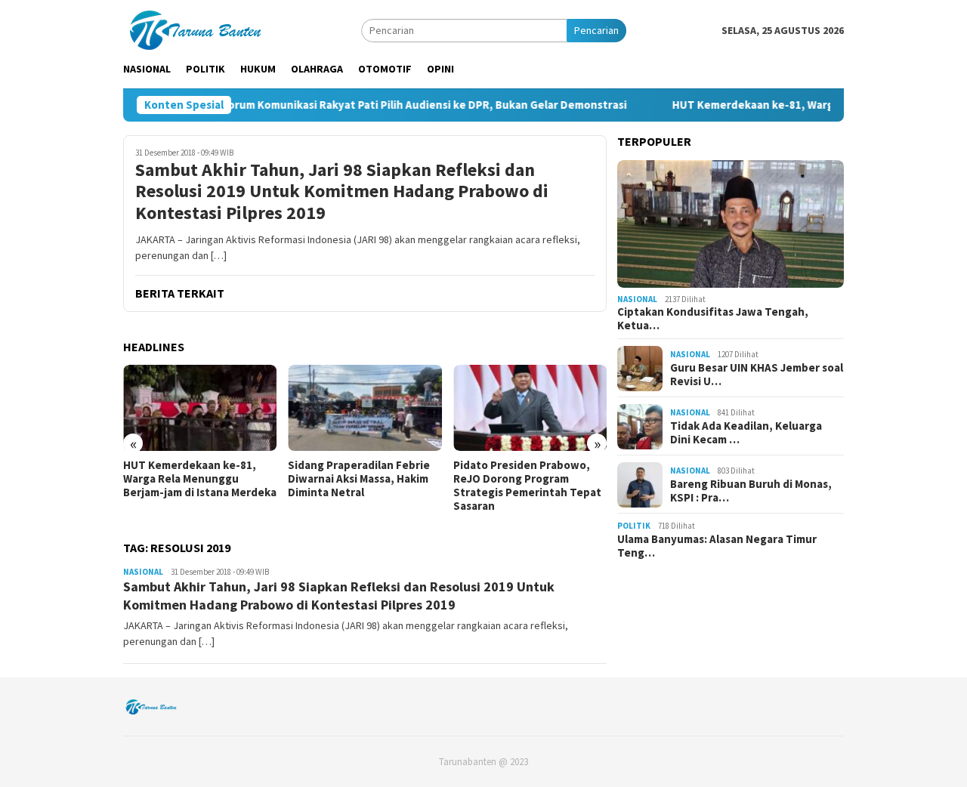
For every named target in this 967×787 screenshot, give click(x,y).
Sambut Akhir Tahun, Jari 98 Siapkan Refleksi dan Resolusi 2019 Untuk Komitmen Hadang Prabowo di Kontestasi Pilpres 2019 (341, 191)
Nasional (143, 571)
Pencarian (596, 30)
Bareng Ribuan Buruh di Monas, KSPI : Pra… (751, 491)
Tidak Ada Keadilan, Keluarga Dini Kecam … (746, 432)
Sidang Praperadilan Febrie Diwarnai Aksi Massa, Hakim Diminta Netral (359, 478)
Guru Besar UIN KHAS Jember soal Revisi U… (756, 374)
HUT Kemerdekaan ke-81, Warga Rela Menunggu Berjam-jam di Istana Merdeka (200, 478)
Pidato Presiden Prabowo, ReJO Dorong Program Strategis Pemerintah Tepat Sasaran (527, 485)
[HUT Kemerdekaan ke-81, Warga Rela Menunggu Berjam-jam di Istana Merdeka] (200, 408)
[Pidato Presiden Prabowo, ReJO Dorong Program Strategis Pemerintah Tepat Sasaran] (530, 408)
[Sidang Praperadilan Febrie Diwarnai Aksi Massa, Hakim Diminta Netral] (364, 408)
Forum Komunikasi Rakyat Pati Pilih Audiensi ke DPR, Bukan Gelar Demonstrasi (401, 105)
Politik (633, 526)
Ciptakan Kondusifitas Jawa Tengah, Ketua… (712, 319)
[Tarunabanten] (192, 28)
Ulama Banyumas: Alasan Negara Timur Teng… (717, 546)
